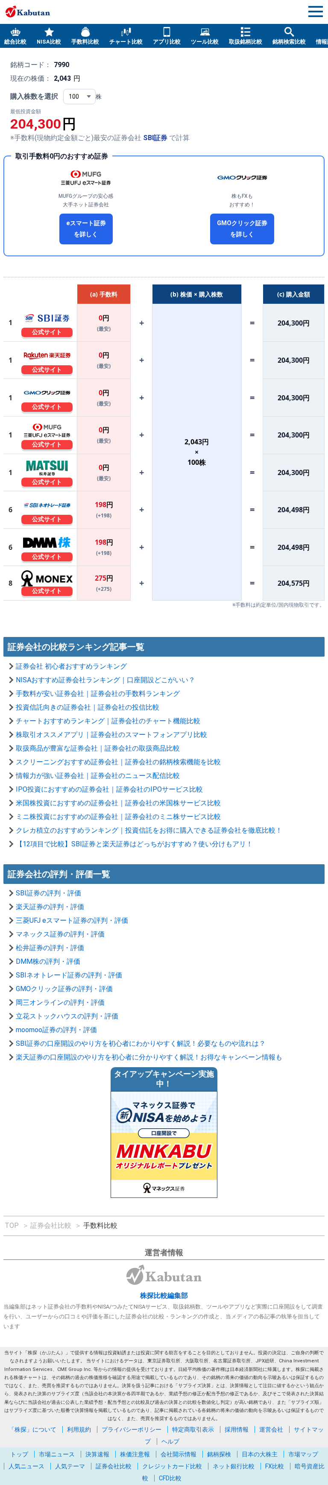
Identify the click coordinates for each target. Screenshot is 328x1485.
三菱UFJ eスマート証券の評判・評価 (72, 920)
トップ (19, 1454)
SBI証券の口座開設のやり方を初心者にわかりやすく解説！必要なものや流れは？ (141, 1043)
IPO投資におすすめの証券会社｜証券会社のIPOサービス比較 (109, 789)
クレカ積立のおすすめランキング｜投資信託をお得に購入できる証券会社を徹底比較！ (149, 830)
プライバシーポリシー (131, 1429)
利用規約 (79, 1429)
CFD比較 (170, 1478)
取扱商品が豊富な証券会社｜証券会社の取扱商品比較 (98, 748)
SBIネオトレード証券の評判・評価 (69, 975)
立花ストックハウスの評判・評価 (67, 1016)
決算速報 (97, 1454)
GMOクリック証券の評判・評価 (64, 989)
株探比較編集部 (164, 1295)
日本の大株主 (260, 1454)
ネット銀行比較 (234, 1466)
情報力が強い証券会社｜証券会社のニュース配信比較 (98, 776)
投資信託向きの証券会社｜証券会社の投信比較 (87, 707)
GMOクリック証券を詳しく (242, 229)
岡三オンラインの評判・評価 (60, 1002)
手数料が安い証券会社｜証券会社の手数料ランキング (98, 694)
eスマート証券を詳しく (86, 229)
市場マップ (303, 1454)
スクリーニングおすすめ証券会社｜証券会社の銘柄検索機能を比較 (118, 762)
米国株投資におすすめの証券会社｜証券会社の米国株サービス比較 (118, 803)
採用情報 (237, 1429)
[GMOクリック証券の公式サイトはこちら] (242, 177)
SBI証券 (155, 138)
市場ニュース (57, 1454)
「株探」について (32, 1429)
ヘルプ (170, 1441)
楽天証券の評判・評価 (50, 907)
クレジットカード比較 (172, 1466)
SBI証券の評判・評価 (48, 893)
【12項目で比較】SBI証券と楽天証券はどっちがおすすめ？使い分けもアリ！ (134, 844)
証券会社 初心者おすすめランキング (71, 666)
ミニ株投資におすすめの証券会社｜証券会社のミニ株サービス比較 (118, 817)
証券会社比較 (114, 1466)
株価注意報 (135, 1454)
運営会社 (271, 1429)
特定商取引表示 (193, 1429)
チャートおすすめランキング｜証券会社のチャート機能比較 (108, 721)
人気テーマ (70, 1466)
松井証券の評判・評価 (50, 948)
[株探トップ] (28, 11)
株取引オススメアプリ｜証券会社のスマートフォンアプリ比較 (111, 735)
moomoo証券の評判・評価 (56, 1030)
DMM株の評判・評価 (48, 961)
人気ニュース (26, 1466)
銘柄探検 (219, 1454)
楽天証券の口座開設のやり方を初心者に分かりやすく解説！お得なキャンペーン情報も (149, 1057)
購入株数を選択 (34, 96)
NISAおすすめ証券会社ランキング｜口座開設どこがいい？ (105, 680)
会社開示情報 (178, 1454)
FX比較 (274, 1466)
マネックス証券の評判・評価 (60, 934)
